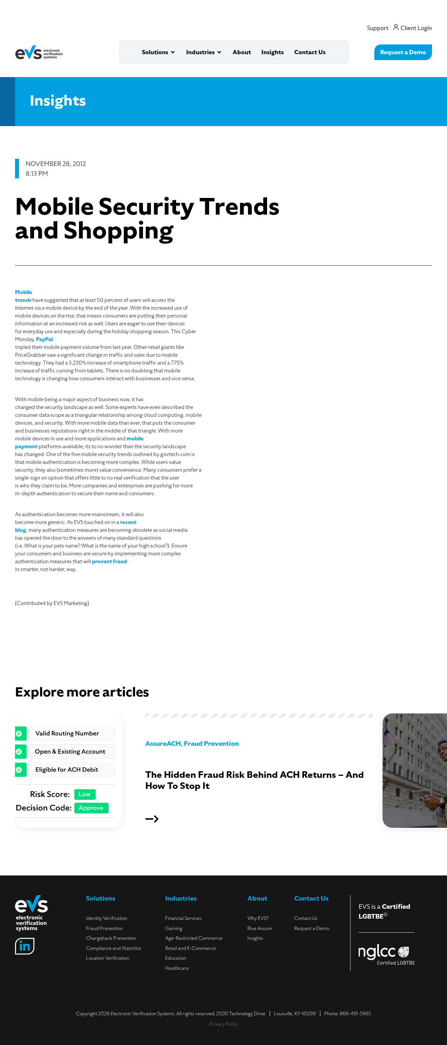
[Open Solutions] (173, 52)
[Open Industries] (219, 52)
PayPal (44, 339)
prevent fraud (109, 561)
